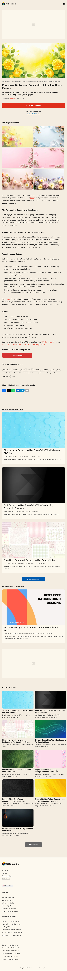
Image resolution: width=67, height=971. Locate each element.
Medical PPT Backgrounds (10, 921)
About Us (5, 870)
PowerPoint (17, 373)
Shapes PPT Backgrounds (10, 951)
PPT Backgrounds (48, 342)
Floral (52, 369)
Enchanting (37, 369)
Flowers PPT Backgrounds (10, 948)
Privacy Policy (7, 876)
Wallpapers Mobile (8, 900)
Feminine (45, 369)
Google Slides (7, 373)
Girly (58, 369)
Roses (42, 373)
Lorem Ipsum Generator (10, 911)
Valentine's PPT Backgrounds (11, 935)
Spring (32, 198)
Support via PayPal (33, 114)
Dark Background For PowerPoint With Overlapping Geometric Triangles (28, 507)
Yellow (8, 299)
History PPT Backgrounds (10, 927)
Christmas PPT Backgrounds (11, 929)
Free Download (17, 355)
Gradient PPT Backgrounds (11, 953)
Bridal (23, 369)
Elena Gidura (12, 98)
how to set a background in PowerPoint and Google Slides (23, 344)
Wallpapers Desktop (8, 903)
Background (6, 369)
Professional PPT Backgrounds (12, 932)
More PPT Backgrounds (10, 959)
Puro (45, 968)
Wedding (5, 376)
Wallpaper (57, 373)
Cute (29, 369)
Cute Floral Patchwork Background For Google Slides (29, 560)
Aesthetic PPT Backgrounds (11, 924)
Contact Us (6, 879)
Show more (33, 845)
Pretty (25, 373)
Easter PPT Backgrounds (10, 945)
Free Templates (7, 906)
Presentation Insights (9, 908)
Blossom (15, 369)
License (4, 873)
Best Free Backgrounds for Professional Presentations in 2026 (31, 629)
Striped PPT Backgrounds (10, 956)
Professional (33, 373)
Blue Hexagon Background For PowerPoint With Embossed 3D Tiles (32, 451)
